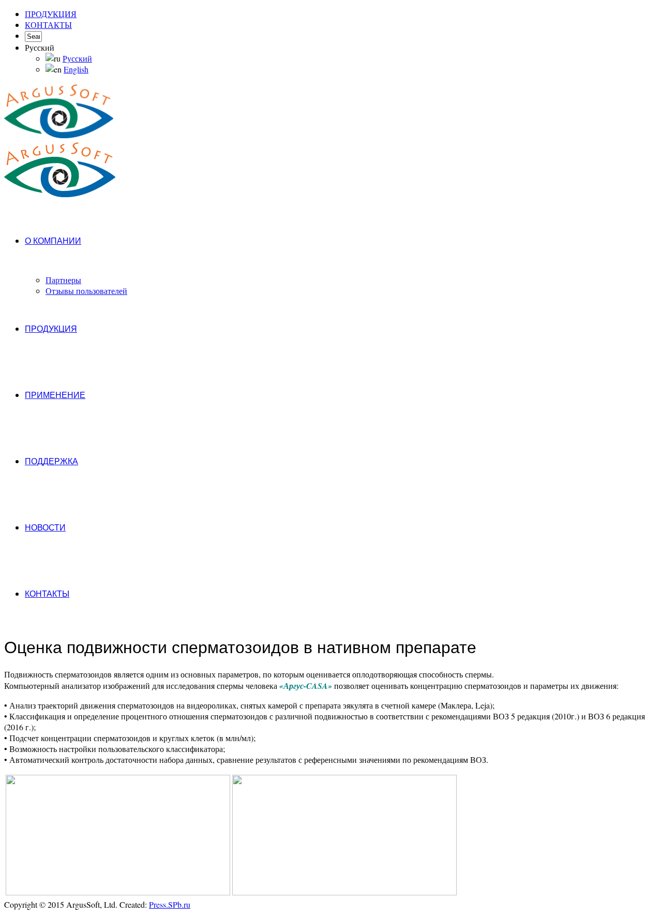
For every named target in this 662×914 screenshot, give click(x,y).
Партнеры (63, 279)
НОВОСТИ (45, 527)
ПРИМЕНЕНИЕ (55, 395)
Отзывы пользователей (86, 290)
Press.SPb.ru (169, 904)
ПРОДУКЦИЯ (51, 13)
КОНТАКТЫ (48, 24)
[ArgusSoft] (58, 112)
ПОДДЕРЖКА (51, 461)
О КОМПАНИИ (53, 241)
